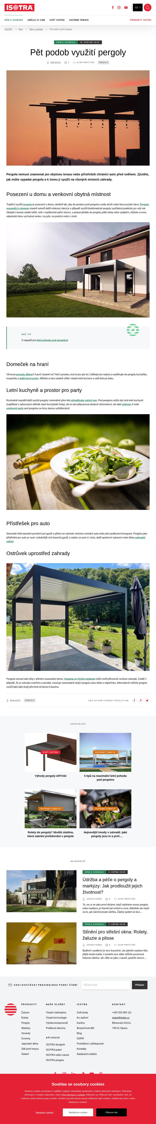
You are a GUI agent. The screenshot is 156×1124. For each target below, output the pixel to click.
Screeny (25, 1038)
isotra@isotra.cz (120, 1017)
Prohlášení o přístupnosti (90, 1043)
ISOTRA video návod (57, 1055)
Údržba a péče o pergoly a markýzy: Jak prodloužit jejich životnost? (112, 886)
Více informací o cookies (73, 1094)
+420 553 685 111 (121, 1012)
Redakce (56, 62)
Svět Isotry (82, 1012)
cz (136, 7)
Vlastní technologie (56, 1017)
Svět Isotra (57, 20)
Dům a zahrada (14, 20)
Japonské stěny (29, 1043)
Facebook (112, 7)
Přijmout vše (111, 1112)
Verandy (25, 1033)
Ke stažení (82, 1017)
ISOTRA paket (54, 1049)
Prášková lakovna (55, 1028)
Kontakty (81, 1049)
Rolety (24, 1017)
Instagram (119, 7)
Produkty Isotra (140, 20)
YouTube (126, 7)
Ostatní (25, 1054)
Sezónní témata (79, 20)
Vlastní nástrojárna (56, 1012)
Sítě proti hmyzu (30, 1049)
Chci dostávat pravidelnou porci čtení (46, 984)
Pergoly (25, 1023)
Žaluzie (25, 1012)
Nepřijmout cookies (78, 1112)
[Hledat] (147, 7)
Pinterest (140, 700)
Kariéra (81, 1023)
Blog (79, 1033)
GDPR (80, 1038)
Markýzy (25, 1028)
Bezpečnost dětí (85, 1028)
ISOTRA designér (55, 1044)
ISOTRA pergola (55, 1060)
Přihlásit (139, 985)
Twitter (147, 700)
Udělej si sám (36, 20)
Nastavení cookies (87, 1054)
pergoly (103, 62)
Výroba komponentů (57, 1023)
